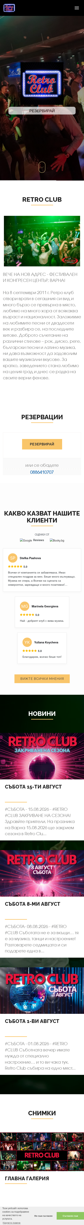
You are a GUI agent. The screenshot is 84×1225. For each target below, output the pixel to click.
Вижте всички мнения (42, 679)
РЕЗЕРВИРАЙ (42, 444)
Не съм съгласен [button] (43, 1216)
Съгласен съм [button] (70, 1216)
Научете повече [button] (12, 1223)
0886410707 (42, 472)
